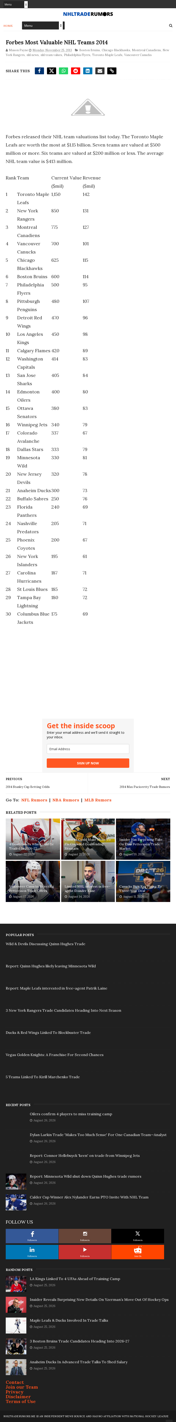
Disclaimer (18, 1396)
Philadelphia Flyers (77, 55)
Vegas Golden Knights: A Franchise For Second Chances (55, 1054)
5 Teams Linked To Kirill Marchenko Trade (43, 1077)
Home (8, 25)
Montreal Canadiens (146, 50)
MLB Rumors (97, 800)
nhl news (33, 55)
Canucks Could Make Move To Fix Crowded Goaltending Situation (88, 844)
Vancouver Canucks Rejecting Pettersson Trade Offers (31, 888)
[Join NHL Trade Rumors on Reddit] (137, 1249)
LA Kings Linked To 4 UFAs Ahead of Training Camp (75, 1278)
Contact (15, 1382)
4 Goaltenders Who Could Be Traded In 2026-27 (31, 846)
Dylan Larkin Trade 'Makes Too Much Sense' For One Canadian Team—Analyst (98, 1134)
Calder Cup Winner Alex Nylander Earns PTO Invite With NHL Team (89, 1197)
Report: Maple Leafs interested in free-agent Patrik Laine (56, 988)
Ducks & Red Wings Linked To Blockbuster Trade (48, 1032)
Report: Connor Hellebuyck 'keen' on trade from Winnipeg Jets (85, 1155)
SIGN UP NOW (88, 763)
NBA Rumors (65, 800)
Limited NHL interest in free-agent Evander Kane (87, 888)
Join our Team (22, 1387)
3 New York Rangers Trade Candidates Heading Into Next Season (63, 1010)
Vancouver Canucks (138, 55)
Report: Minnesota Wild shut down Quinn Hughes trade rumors (85, 1176)
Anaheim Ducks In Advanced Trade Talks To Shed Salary (78, 1362)
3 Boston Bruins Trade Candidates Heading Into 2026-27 (79, 1341)
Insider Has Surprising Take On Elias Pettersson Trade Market (140, 844)
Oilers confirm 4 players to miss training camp (71, 1114)
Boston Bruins (89, 50)
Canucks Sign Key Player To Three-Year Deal (140, 888)
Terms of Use (21, 1401)
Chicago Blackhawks (116, 50)
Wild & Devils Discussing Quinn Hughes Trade (45, 944)
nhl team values (51, 55)
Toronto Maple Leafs (107, 55)
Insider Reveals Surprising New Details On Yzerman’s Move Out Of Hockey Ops (99, 1299)
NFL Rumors (34, 800)
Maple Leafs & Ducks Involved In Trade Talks (69, 1320)
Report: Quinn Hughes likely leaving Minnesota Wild (51, 966)
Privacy (15, 1392)
